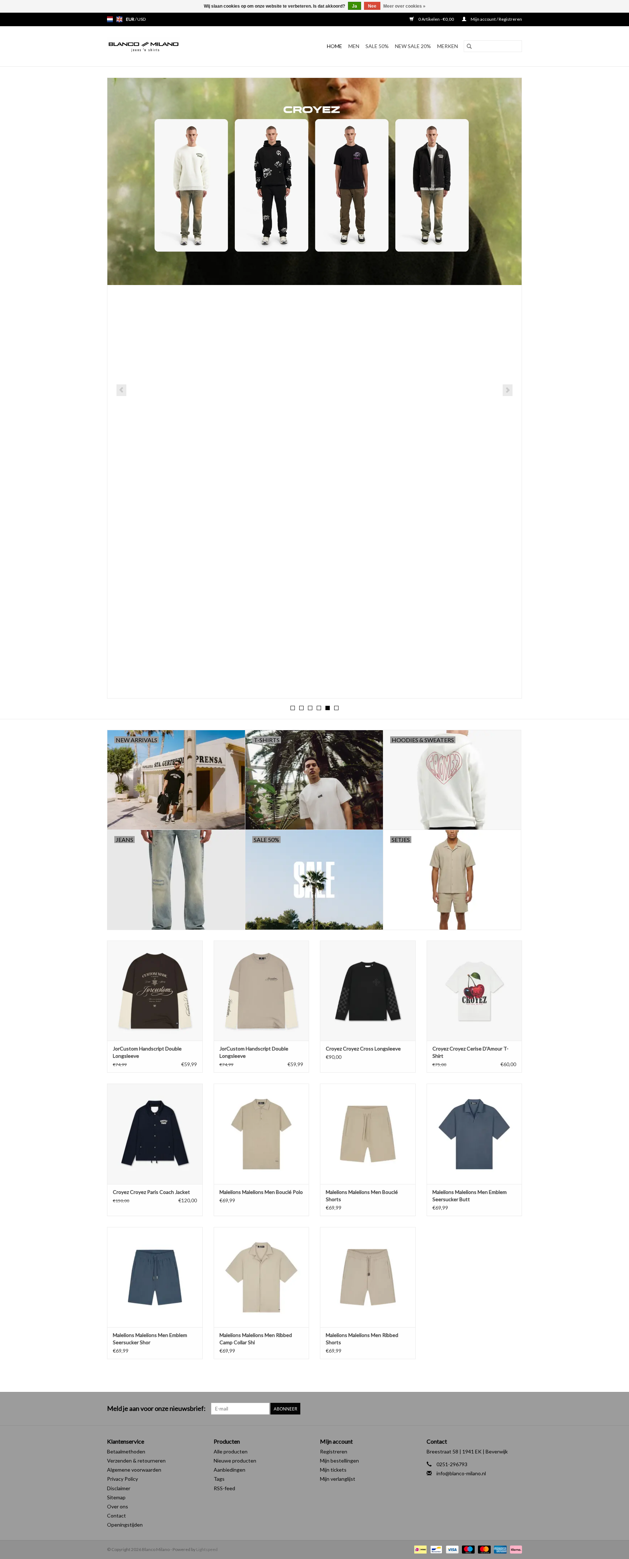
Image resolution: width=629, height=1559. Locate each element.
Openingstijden (125, 1525)
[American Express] (499, 1549)
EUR (130, 19)
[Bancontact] (435, 1549)
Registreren (333, 1451)
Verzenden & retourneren (136, 1460)
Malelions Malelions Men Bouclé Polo (261, 1192)
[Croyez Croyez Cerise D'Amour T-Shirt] (474, 991)
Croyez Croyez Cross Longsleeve (363, 1048)
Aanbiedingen (229, 1470)
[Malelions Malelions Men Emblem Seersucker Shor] (155, 1277)
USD (141, 19)
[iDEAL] (419, 1549)
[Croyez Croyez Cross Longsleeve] (368, 991)
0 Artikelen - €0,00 (436, 19)
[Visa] (451, 1549)
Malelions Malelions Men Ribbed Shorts (362, 1338)
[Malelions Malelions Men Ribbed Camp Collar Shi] (261, 1277)
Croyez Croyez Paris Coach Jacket (151, 1192)
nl (110, 19)
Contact (116, 1515)
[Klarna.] (514, 1549)
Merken (447, 46)
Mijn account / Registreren (496, 19)
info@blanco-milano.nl (461, 1473)
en (119, 19)
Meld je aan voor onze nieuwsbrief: (156, 1408)
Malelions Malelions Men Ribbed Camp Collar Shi (255, 1338)
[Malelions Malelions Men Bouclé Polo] (261, 1134)
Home (334, 46)
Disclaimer (118, 1488)
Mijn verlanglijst (337, 1479)
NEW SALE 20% (413, 46)
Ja (354, 6)
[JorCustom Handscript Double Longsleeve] (155, 991)
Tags (219, 1479)
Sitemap (116, 1497)
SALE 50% (377, 46)
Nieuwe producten (235, 1460)
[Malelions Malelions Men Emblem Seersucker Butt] (474, 1134)
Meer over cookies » (404, 6)
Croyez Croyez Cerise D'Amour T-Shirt (470, 1052)
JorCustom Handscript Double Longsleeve (147, 1052)
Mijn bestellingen (339, 1460)
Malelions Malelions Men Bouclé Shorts (362, 1195)
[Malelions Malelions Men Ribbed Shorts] (368, 1277)
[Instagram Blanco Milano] (516, 1408)
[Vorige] (121, 390)
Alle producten (231, 1451)
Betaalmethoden (126, 1451)
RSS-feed (224, 1488)
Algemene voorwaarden (134, 1470)
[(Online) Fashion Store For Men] (163, 46)
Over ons (117, 1506)
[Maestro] (467, 1549)
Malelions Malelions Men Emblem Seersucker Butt (469, 1195)
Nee (372, 6)
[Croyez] (314, 181)
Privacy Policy (122, 1479)
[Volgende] (508, 390)
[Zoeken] (469, 46)
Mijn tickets (333, 1470)
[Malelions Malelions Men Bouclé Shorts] (368, 1134)
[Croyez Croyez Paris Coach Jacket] (155, 1134)
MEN (353, 46)
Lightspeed (207, 1549)
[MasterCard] (483, 1549)
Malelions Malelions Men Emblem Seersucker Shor (150, 1338)
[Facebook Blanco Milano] (503, 1408)
